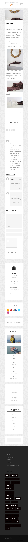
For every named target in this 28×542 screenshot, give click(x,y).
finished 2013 (9, 488)
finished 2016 (9, 498)
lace (7, 508)
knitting (13, 505)
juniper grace (14, 395)
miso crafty (14, 392)
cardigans (14, 475)
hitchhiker (10, 41)
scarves (8, 515)
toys (7, 525)
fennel (14, 355)
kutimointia (14, 394)
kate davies (14, 398)
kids (7, 505)
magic (21, 540)
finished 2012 (9, 485)
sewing (16, 515)
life (13, 508)
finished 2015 (9, 495)
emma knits (14, 400)
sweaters (9, 521)
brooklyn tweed (14, 397)
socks (7, 518)
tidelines (14, 344)
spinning (14, 518)
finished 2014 (9, 492)
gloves (18, 498)
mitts (7, 511)
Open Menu (21, 4)
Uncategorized (16, 525)
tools (16, 521)
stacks (14, 360)
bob (7, 475)
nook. (12, 179)
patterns (15, 511)
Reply (19, 179)
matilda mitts (14, 369)
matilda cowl (14, 373)
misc (18, 508)
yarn (7, 528)
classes (8, 478)
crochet (15, 478)
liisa (11, 141)
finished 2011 (15, 482)
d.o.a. (7, 482)
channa (14, 364)
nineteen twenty (14, 378)
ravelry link (14, 43)
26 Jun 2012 (10, 25)
